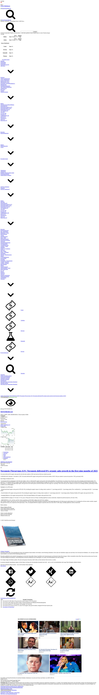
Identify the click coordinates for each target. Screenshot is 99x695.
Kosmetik (3, 259)
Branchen (3, 132)
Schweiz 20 (3, 116)
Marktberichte (3, 84)
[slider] (3, 466)
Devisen (22, 351)
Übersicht (3, 188)
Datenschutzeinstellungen (6, 690)
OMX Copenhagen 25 (5, 424)
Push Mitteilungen (4, 397)
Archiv (2, 147)
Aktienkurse (3, 170)
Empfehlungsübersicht (5, 86)
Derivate (22, 330)
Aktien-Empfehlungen (14, 687)
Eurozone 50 (3, 114)
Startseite (2, 61)
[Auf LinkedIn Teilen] (71, 576)
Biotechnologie (4, 234)
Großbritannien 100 (5, 115)
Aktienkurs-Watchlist (5, 378)
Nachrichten (3, 62)
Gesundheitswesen (4, 245)
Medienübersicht (4, 146)
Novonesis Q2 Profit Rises (8, 607)
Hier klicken (3, 565)
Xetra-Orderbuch (7, 457)
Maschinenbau (4, 264)
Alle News (3, 65)
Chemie (2, 235)
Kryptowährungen (4, 352)
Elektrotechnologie (5, 239)
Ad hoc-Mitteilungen (5, 6)
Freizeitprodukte (4, 243)
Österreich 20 (3, 118)
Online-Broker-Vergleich (6, 175)
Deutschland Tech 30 (5, 109)
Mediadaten (14, 690)
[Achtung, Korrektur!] (13, 550)
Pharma (2, 271)
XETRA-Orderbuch (5, 186)
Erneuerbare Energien (5, 240)
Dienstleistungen (4, 236)
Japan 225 (3, 119)
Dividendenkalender (5, 174)
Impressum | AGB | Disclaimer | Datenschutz (10, 692)
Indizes (2, 103)
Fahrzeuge (3, 241)
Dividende (5, 458)
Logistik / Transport (5, 262)
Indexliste (3, 202)
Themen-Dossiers (4, 92)
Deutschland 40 (4, 106)
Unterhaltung (3, 277)
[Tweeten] (31, 576)
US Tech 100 (3, 113)
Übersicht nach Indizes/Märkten (7, 104)
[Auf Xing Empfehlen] (51, 576)
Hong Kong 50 (4, 120)
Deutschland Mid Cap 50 (6, 108)
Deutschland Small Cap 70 (6, 107)
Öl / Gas (2, 270)
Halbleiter (3, 247)
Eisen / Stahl (3, 237)
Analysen (5, 453)
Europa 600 (3, 426)
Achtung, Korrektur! (5, 551)
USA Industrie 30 (4, 110)
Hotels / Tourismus (5, 252)
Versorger (3, 279)
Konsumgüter (3, 258)
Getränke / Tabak (4, 246)
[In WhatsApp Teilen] (11, 586)
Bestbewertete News (5, 81)
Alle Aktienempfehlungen (6, 87)
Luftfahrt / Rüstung (5, 263)
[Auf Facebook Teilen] (11, 576)
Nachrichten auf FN (5, 64)
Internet (2, 256)
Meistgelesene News (5, 82)
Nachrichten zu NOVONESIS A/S (8, 598)
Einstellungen (3, 380)
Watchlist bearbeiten (5, 379)
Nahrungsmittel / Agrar (5, 268)
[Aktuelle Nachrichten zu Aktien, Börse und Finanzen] (6, 8)
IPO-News (3, 89)
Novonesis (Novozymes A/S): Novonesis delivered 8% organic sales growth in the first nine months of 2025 (49, 471)
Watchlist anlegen (4, 383)
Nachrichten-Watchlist (5, 377)
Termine (2, 90)
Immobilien (3, 253)
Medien (2, 144)
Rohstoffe (3, 273)
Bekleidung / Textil (5, 233)
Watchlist (23, 373)
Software (2, 274)
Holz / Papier (3, 251)
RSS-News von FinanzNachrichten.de (9, 693)
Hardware (3, 250)
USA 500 (3, 112)
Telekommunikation (5, 276)
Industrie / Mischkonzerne (6, 254)
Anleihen (23, 320)
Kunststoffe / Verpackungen (6, 260)
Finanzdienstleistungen (5, 242)
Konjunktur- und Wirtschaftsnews (8, 83)
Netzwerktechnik (4, 269)
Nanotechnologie (4, 266)
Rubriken (3, 77)
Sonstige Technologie (5, 275)
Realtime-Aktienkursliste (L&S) (7, 172)
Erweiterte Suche (5, 59)
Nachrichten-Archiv (8, 688)
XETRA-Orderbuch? (5, 189)
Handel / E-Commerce (5, 248)
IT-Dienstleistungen (5, 257)
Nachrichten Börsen (5, 687)
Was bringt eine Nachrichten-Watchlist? (9, 381)
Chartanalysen (4, 88)
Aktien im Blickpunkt (5, 78)
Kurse (4, 454)
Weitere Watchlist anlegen (6, 375)
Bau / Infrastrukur (4, 231)
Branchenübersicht (4, 133)
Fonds (22, 310)
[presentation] (4, 459)
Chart (4, 455)
